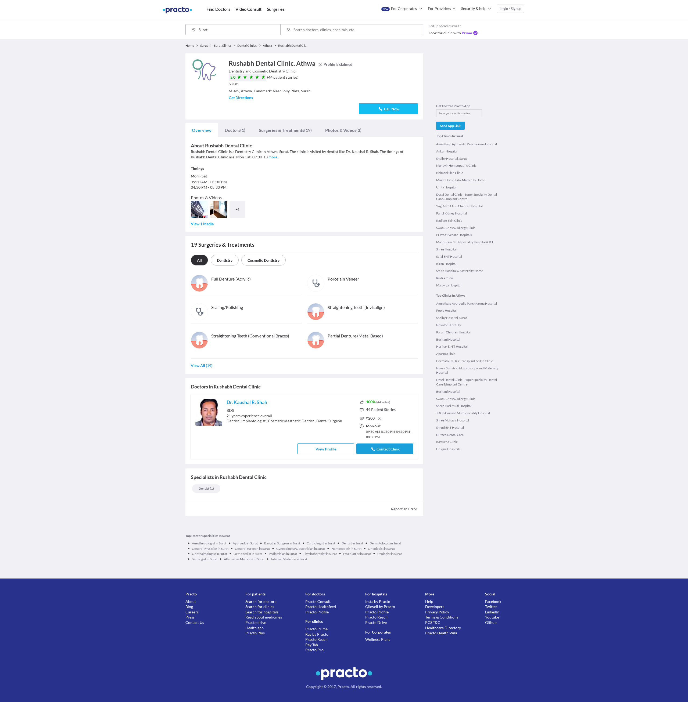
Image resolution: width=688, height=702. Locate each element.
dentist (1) (206, 488)
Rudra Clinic (445, 278)
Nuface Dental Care (450, 435)
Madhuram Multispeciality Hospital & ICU (465, 242)
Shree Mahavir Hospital (452, 420)
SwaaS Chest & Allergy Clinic (455, 228)
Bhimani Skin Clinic (449, 173)
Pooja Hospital (446, 310)
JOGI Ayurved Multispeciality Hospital (463, 413)
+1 (237, 209)
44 (381, 409)
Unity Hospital (446, 187)
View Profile (326, 449)
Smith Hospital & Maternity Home (459, 271)
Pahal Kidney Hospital (451, 213)
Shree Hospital (446, 249)
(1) (235, 130)
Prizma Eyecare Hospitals (454, 235)
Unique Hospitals (448, 449)
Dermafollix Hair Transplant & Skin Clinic (464, 361)
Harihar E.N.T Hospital (452, 346)
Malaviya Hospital (448, 285)
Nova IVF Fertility (448, 325)
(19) (285, 130)
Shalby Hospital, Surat (451, 159)
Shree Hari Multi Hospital (453, 406)
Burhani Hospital (448, 339)
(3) (343, 130)
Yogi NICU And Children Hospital (459, 206)
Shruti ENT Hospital (450, 427)
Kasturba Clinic (447, 442)
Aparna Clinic (445, 354)
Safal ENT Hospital (449, 256)
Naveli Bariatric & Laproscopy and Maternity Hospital (467, 370)
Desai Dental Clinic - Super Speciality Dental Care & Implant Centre (466, 196)
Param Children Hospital (453, 332)
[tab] (201, 130)
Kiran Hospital (446, 264)
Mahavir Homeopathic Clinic (456, 165)
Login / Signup (510, 8)
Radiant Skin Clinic (449, 221)
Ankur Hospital (446, 151)
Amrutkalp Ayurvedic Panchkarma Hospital (466, 144)
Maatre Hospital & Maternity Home (460, 180)
